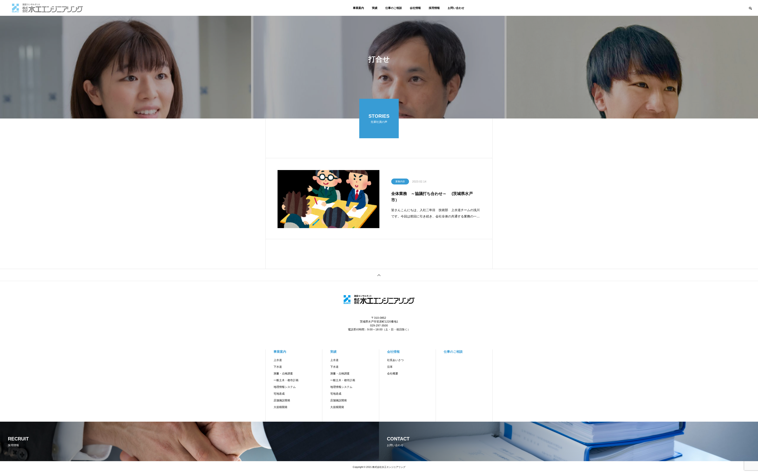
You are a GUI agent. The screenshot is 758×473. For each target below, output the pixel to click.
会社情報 (415, 7)
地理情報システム (285, 386)
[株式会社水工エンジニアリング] (47, 8)
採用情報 (434, 7)
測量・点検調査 (283, 373)
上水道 (278, 360)
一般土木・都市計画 (286, 380)
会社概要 (392, 373)
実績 (374, 7)
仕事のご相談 (393, 7)
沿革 (390, 366)
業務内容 (400, 181)
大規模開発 (280, 407)
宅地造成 (279, 393)
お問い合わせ (456, 7)
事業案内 (358, 7)
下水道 (278, 366)
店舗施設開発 (282, 400)
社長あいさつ (395, 360)
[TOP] (379, 275)
